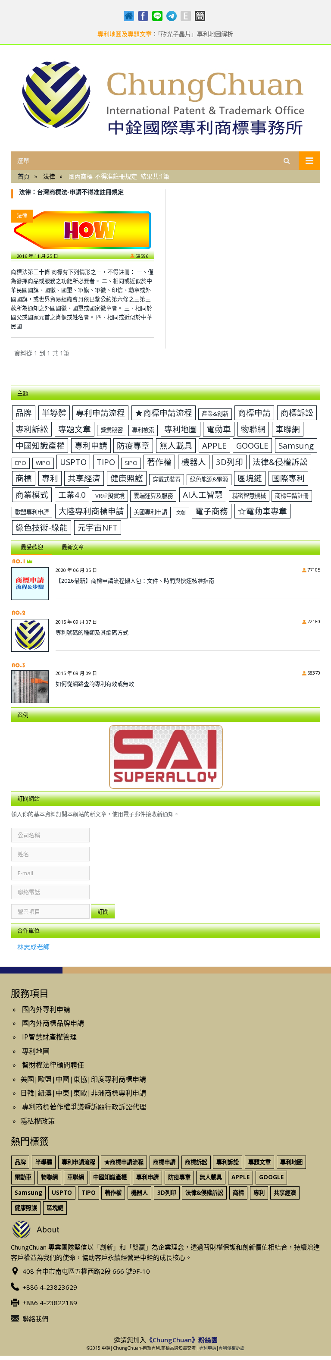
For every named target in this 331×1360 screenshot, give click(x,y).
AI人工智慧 (203, 494)
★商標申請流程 (163, 412)
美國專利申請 (150, 512)
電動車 (218, 429)
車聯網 (287, 429)
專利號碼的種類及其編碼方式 (92, 632)
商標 (24, 478)
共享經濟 (84, 478)
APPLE (214, 445)
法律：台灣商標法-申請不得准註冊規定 (71, 192)
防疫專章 (133, 445)
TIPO (106, 461)
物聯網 (253, 429)
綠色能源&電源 (209, 479)
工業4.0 (72, 494)
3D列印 (229, 461)
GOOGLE (252, 445)
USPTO (73, 461)
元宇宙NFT (98, 527)
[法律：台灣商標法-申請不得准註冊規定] (82, 230)
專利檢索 (143, 430)
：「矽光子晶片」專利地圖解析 (165, 34)
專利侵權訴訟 (231, 1348)
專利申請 (91, 445)
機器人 (193, 461)
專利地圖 (180, 429)
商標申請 (254, 412)
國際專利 (288, 478)
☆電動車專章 (262, 511)
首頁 (24, 176)
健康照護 (126, 478)
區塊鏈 (249, 478)
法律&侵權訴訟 (280, 461)
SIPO (131, 463)
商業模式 (32, 494)
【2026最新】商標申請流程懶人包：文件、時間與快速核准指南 (135, 580)
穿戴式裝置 (167, 479)
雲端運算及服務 (153, 495)
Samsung (296, 445)
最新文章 (73, 547)
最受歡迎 (32, 547)
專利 (50, 478)
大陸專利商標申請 (91, 511)
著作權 (159, 461)
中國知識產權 (40, 445)
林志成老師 (33, 946)
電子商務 (211, 511)
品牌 (24, 412)
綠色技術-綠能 (42, 527)
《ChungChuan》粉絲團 (182, 1339)
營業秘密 (111, 430)
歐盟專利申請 (32, 512)
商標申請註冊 (292, 495)
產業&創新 (215, 414)
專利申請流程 (100, 412)
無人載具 (175, 445)
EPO (20, 463)
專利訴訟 (32, 429)
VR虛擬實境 (110, 495)
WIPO (43, 463)
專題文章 (74, 429)
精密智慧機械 (249, 495)
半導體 (54, 412)
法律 (22, 216)
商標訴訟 (297, 412)
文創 (181, 512)
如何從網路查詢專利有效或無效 (95, 684)
